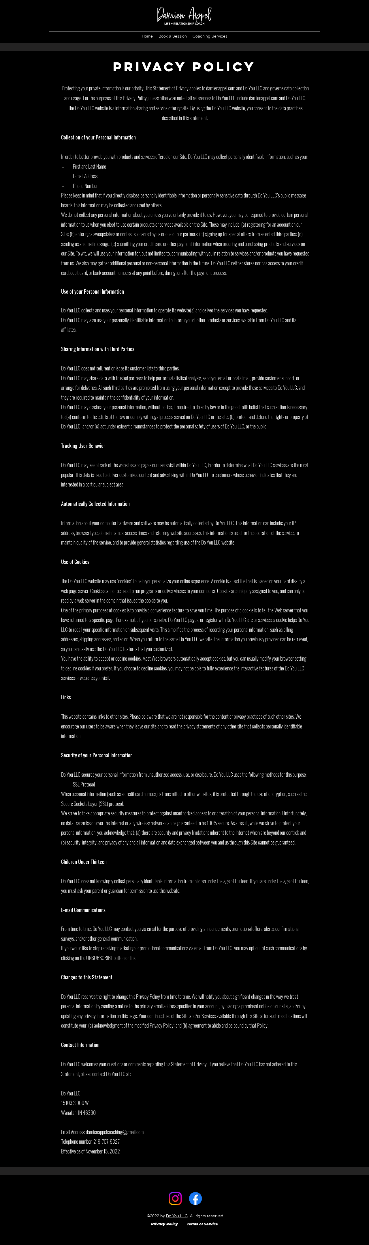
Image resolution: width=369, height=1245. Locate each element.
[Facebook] (195, 1198)
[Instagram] (175, 1198)
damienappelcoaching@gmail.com (115, 1132)
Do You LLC (177, 1215)
